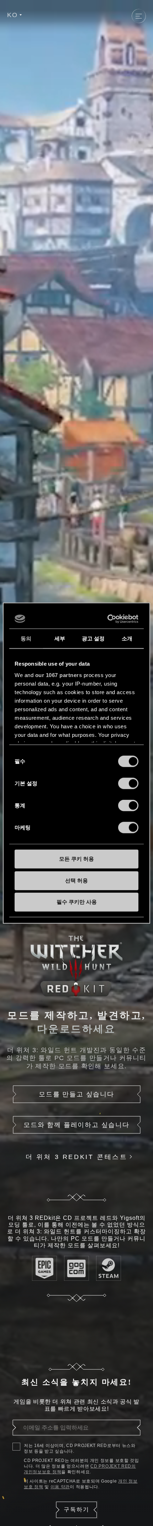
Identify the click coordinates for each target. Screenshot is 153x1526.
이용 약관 (60, 1486)
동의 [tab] (26, 638)
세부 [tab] (59, 638)
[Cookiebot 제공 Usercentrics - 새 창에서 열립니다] (107, 618)
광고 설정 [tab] (93, 638)
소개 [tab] (127, 638)
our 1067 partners (58, 675)
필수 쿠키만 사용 (77, 902)
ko (12, 15)
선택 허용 (76, 880)
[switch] (128, 783)
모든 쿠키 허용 (76, 859)
